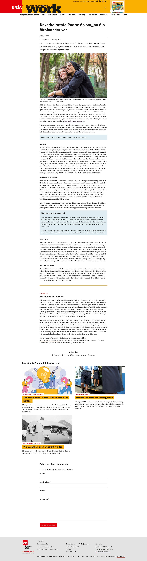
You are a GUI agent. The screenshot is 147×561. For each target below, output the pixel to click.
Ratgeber (57, 40)
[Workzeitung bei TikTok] (106, 1)
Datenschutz (121, 557)
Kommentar (44, 499)
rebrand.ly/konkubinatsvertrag (50, 340)
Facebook (54, 557)
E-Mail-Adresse (45, 482)
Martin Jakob (44, 36)
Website (42, 490)
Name (42, 473)
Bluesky (63, 557)
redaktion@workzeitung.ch (104, 549)
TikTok (82, 557)
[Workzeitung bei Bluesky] (100, 1)
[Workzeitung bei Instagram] (103, 1)
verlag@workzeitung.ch (103, 551)
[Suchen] (105, 8)
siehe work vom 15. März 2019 (74, 121)
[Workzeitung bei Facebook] (97, 1)
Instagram (73, 557)
